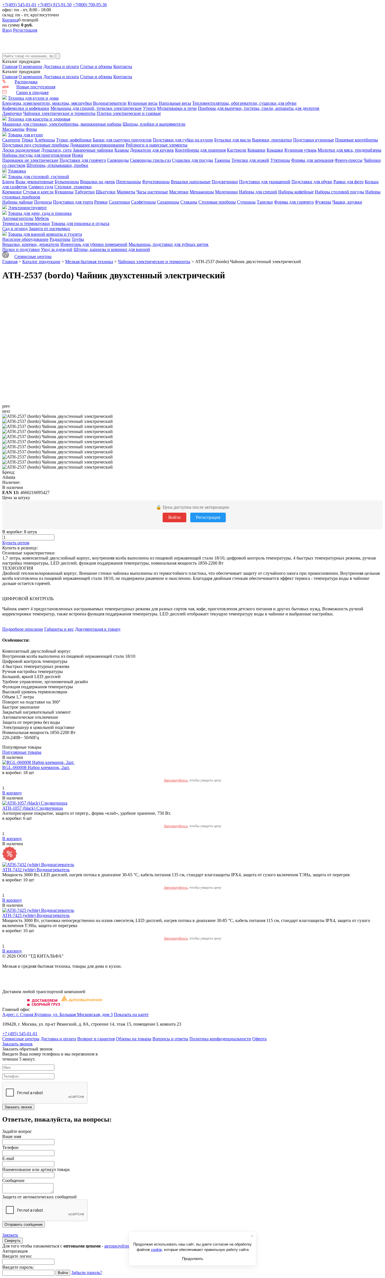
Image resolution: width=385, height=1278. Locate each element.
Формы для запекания (312, 160)
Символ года (40, 186)
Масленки (179, 191)
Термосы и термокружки (26, 223)
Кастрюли (236, 150)
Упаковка (17, 171)
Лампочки (12, 113)
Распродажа (26, 81)
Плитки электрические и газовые (129, 113)
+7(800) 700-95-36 (90, 4)
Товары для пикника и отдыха (80, 223)
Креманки (12, 191)
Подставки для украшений (264, 181)
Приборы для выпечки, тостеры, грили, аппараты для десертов (258, 108)
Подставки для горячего (82, 160)
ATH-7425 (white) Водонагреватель (36, 915)
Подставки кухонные (313, 139)
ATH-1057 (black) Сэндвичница (32, 808)
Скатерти (11, 139)
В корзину (12, 792)
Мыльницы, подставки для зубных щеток (169, 244)
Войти (174, 517)
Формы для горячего (294, 202)
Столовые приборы (217, 202)
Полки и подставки (21, 249)
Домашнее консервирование (97, 145)
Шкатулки (106, 191)
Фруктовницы (156, 181)
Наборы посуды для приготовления (36, 155)
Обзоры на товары (133, 1038)
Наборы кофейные (296, 191)
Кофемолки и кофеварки (25, 108)
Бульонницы (67, 181)
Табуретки (85, 191)
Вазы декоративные (35, 181)
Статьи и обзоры (96, 66)
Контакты (122, 66)
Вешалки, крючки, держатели (30, 244)
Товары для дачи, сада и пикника (40, 213)
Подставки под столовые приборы (35, 145)
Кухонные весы (143, 103)
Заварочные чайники (93, 150)
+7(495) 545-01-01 (19, 4)
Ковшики (256, 150)
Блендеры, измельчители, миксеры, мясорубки (47, 103)
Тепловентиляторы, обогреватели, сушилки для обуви (244, 103)
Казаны (121, 150)
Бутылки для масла (232, 139)
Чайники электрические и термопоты (59, 113)
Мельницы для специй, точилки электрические (96, 108)
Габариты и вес (59, 629)
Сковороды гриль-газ (150, 160)
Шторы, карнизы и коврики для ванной (112, 249)
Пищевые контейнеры (356, 139)
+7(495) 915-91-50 (54, 4)
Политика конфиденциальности (220, 1038)
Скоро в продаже (32, 92)
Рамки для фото (348, 181)
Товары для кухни (25, 134)
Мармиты (126, 191)
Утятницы (280, 160)
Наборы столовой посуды (339, 191)
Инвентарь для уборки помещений (93, 244)
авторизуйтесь (118, 1246)
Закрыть (10, 1235)
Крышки (275, 150)
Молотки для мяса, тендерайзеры (349, 150)
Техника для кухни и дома (33, 98)
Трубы (78, 239)
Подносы (43, 202)
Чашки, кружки (347, 202)
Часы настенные (152, 191)
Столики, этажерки (73, 186)
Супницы (246, 202)
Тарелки (265, 202)
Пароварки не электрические (30, 160)
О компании (30, 66)
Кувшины (64, 191)
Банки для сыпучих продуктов (122, 139)
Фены (31, 129)
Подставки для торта (73, 202)
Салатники (119, 202)
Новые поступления (35, 86)
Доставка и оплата (61, 66)
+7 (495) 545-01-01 (19, 1033)
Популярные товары (21, 752)
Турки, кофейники (74, 139)
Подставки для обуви (311, 181)
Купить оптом (15, 542)
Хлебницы (44, 139)
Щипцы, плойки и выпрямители (154, 124)
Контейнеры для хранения (200, 150)
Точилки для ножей (250, 160)
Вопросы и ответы (170, 1038)
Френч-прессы (348, 160)
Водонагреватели (110, 103)
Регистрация (25, 30)
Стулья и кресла (38, 191)
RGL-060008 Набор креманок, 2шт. (36, 767)
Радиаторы (60, 239)
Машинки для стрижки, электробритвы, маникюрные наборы (61, 124)
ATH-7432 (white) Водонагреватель (36, 869)
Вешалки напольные (191, 181)
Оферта (259, 1038)
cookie (156, 1249)
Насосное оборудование (25, 239)
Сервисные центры (33, 256)
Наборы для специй (258, 191)
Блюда (8, 181)
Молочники (226, 191)
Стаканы (188, 202)
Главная (9, 66)
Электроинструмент (27, 207)
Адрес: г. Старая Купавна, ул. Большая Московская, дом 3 (57, 1014)
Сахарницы (168, 202)
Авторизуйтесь (176, 780)
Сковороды (118, 160)
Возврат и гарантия (96, 1038)
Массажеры (13, 129)
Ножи (77, 155)
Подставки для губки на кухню (183, 139)
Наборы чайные (17, 202)
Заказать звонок (17, 1043)
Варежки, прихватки (272, 139)
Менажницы (202, 191)
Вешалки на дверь (97, 181)
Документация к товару (98, 629)
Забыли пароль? (86, 1272)
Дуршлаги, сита (56, 150)
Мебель (42, 218)
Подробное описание (22, 629)
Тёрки (27, 139)
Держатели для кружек (152, 150)
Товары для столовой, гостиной (38, 176)
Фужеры (323, 202)
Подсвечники (225, 181)
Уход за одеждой (56, 249)
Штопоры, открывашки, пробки (57, 165)
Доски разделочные (21, 150)
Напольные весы (175, 103)
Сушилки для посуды (192, 160)
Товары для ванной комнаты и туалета (45, 234)
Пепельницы (128, 181)
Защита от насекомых (49, 228)
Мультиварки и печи (177, 108)
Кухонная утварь (300, 150)
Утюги (149, 108)
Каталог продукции (41, 261)
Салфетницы (143, 202)
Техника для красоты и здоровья (39, 119)
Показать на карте (131, 1014)
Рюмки (101, 202)
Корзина (10, 20)
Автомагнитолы (18, 218)
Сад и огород (15, 228)
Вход (7, 30)
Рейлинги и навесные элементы (156, 145)
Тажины (222, 160)
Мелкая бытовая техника (89, 261)
